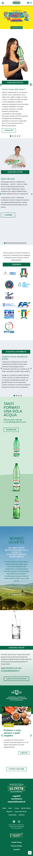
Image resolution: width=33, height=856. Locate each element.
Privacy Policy (16, 846)
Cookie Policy (16, 842)
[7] (15, 243)
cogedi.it (16, 796)
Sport (10, 808)
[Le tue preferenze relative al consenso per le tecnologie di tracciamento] (30, 853)
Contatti (16, 849)
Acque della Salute (20, 811)
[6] (13, 243)
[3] (15, 136)
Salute (4, 808)
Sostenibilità (12, 815)
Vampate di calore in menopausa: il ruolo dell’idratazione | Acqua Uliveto (16, 734)
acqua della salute (15, 82)
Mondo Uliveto (26, 808)
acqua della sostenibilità (16, 352)
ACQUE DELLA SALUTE (16, 648)
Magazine (10, 811)
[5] (20, 136)
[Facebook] (28, 3)
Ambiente (22, 815)
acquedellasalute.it (16, 802)
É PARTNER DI (16, 264)
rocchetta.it (16, 799)
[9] (19, 243)
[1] (10, 136)
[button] (8, 215)
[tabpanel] (15, 83)
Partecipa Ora (16, 28)
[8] (17, 243)
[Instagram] (31, 3)
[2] (13, 136)
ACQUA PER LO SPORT (15, 172)
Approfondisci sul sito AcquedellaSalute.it (11, 669)
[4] (17, 136)
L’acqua (16, 808)
